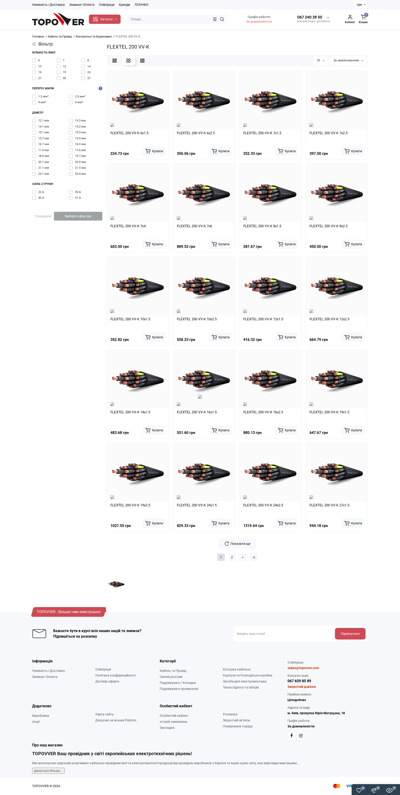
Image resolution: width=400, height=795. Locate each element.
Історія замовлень (174, 721)
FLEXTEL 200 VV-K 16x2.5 (263, 412)
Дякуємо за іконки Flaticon (115, 720)
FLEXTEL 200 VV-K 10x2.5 (197, 319)
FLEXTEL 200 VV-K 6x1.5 (129, 133)
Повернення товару (238, 726)
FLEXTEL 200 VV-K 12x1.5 (263, 319)
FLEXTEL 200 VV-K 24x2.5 (263, 505)
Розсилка (230, 714)
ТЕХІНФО (141, 4)
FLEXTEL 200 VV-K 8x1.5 (262, 226)
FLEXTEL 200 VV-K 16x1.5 (197, 412)
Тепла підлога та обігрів (241, 687)
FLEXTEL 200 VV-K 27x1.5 (329, 505)
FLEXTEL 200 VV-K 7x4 (128, 226)
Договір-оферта (107, 681)
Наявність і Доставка (48, 4)
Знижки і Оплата (81, 4)
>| (254, 557)
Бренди (124, 4)
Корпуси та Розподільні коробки (247, 675)
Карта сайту (104, 714)
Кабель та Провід (173, 671)
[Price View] (142, 60)
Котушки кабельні (236, 669)
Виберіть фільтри (78, 216)
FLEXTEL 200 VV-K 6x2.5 (196, 133)
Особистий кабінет (174, 715)
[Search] (222, 19)
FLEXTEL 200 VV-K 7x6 (194, 226)
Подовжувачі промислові (179, 689)
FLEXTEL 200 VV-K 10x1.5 (130, 319)
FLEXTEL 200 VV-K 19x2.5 (130, 505)
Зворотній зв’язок (236, 720)
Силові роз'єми (171, 677)
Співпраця (107, 4)
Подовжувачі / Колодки (178, 683)
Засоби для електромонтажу (245, 681)
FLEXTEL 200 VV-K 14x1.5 (130, 412)
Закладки (167, 728)
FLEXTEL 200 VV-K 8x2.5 (328, 226)
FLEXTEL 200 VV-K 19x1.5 (329, 412)
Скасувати (43, 216)
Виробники (40, 715)
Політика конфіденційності (115, 675)
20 (319, 60)
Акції (35, 721)
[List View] (114, 60)
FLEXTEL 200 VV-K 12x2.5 (329, 319)
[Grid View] (128, 60)
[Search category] (215, 19)
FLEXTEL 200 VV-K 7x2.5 (328, 133)
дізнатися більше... (48, 771)
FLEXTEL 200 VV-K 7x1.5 (262, 133)
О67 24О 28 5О (309, 17)
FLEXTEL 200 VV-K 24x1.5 (197, 505)
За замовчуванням (347, 60)
